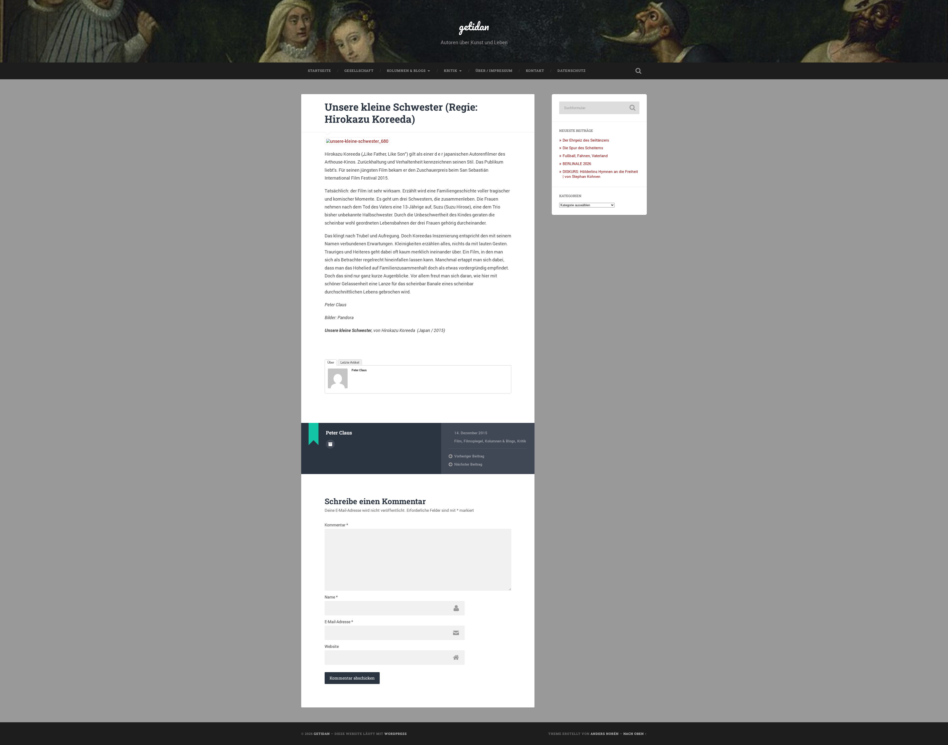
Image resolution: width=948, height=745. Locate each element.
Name (331, 597)
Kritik (450, 70)
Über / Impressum (494, 70)
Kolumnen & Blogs (406, 70)
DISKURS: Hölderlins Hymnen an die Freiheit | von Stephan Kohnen (600, 174)
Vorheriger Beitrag (469, 456)
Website (332, 646)
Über (330, 362)
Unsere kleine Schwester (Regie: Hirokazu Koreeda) (401, 112)
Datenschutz (571, 70)
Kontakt (535, 70)
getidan (474, 26)
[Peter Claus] (338, 387)
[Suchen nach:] (599, 108)
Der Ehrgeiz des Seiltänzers (586, 140)
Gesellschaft (359, 70)
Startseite (319, 70)
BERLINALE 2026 (577, 163)
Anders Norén (605, 734)
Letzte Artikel (349, 362)
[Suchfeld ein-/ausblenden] (638, 70)
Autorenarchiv (330, 444)
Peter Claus (359, 370)
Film (458, 440)
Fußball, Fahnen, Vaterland (585, 155)
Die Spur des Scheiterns (583, 147)
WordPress (395, 734)
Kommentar (336, 525)
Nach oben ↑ (635, 734)
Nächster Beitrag (468, 464)
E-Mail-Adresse (339, 622)
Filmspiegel (473, 440)
